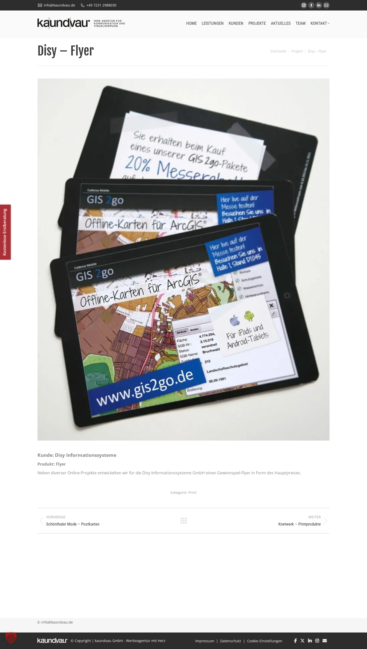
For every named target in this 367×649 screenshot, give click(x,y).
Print (192, 492)
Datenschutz (230, 641)
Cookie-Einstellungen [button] (264, 641)
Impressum (204, 641)
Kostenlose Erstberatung (4, 232)
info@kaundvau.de (57, 622)
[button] (11, 638)
